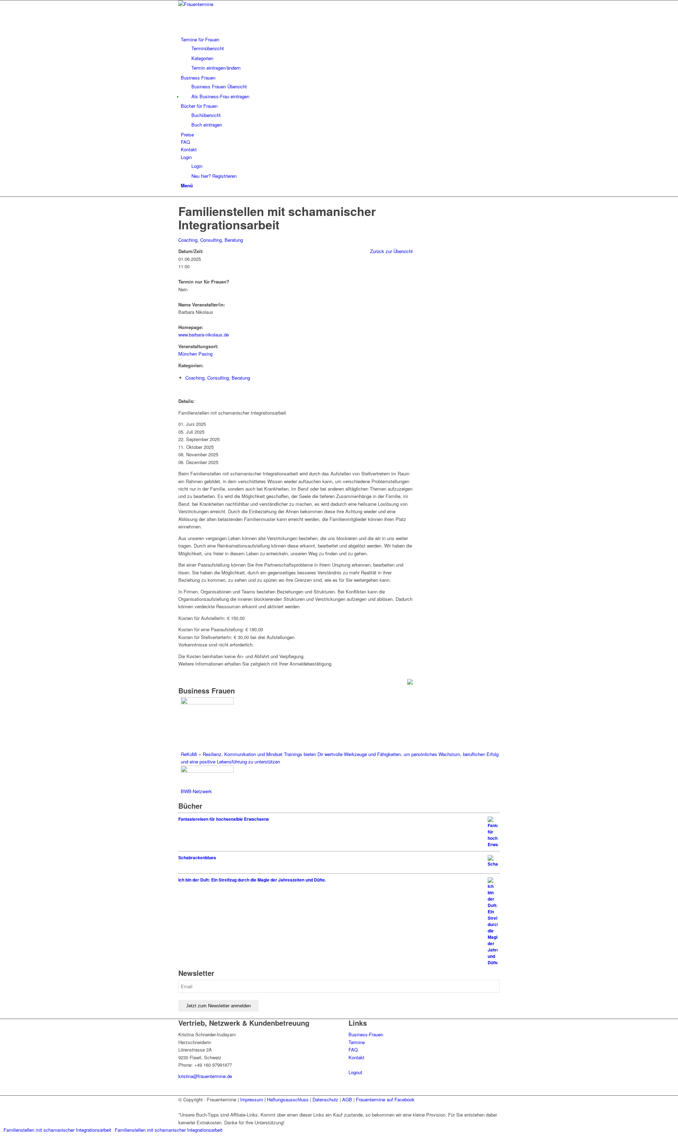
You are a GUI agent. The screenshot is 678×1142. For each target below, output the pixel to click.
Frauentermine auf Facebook (385, 1099)
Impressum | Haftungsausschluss (274, 1099)
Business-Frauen (366, 1034)
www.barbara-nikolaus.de (203, 334)
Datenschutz (325, 1099)
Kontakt (356, 1057)
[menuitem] (340, 54)
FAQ (353, 1049)
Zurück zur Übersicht (391, 251)
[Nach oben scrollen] (2, 1138)
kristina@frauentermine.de (205, 1076)
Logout (355, 1072)
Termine (357, 1042)
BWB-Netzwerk (196, 791)
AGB (347, 1099)
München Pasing (195, 353)
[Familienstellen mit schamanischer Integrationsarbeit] (180, 200)
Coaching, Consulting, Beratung (210, 239)
